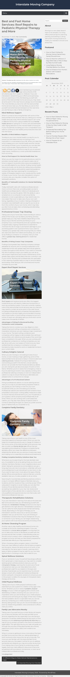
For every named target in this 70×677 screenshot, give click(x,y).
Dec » (52, 107)
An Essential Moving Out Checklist (29, 663)
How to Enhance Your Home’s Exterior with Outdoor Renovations (56, 71)
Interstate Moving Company (35, 4)
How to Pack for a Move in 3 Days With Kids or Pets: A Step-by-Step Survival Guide (56, 61)
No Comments (21, 37)
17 (61, 96)
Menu (5, 13)
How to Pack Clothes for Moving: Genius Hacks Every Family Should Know (55, 54)
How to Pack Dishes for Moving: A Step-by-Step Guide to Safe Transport (57, 125)
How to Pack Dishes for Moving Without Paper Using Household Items (57, 119)
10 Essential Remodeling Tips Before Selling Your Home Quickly (56, 131)
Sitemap (50, 676)
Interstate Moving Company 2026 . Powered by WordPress (35, 672)
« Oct (46, 107)
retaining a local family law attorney (25, 620)
